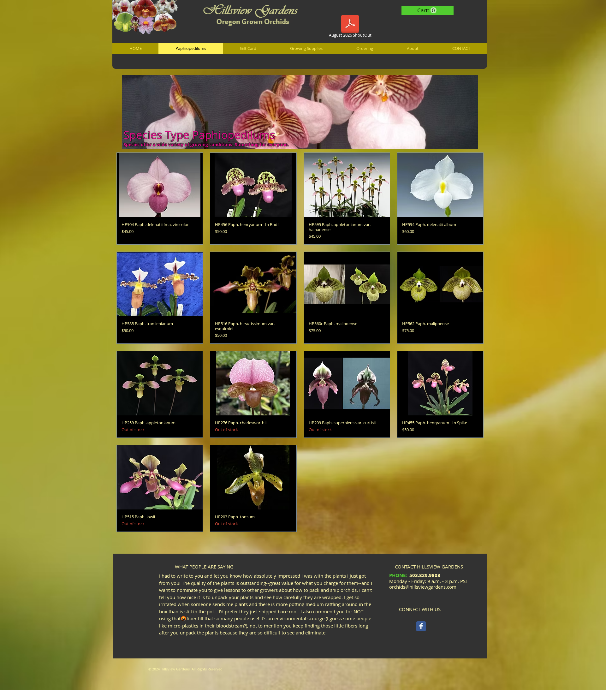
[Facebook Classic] (421, 626)
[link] (427, 10)
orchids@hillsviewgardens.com (422, 587)
